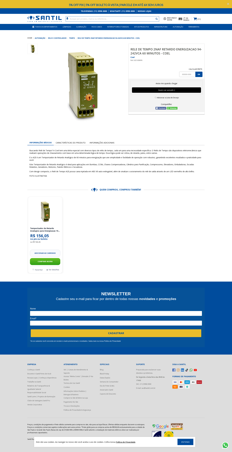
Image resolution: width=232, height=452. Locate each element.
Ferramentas (194, 27)
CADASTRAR (116, 333)
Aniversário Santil (106, 390)
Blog (101, 370)
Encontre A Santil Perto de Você (39, 374)
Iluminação (81, 27)
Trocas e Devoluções (72, 406)
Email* (33, 318)
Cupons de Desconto (108, 394)
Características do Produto (71, 142)
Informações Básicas (40, 142)
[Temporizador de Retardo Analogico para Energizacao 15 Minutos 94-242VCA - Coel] (45, 212)
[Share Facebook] (160, 109)
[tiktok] (186, 370)
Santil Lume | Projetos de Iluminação (41, 396)
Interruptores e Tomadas (118, 27)
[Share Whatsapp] (172, 109)
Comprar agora (45, 261)
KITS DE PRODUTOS (141, 27)
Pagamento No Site (71, 402)
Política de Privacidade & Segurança (77, 410)
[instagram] (178, 370)
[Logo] (44, 19)
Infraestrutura (160, 27)
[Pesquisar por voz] (67, 18)
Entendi (185, 442)
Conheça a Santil (33, 370)
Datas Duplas (105, 378)
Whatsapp (122, 11)
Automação (178, 27)
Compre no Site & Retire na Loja (76, 398)
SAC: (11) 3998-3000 (143, 384)
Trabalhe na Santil (34, 382)
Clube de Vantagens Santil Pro (38, 400)
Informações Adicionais (102, 142)
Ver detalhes (54, 269)
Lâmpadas (67, 27)
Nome (33, 309)
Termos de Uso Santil (72, 383)
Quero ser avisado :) (166, 90)
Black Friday (104, 374)
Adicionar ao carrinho (45, 253)
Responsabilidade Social (36, 392)
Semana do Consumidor (109, 382)
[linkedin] (182, 370)
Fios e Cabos (97, 27)
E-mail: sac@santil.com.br (145, 388)
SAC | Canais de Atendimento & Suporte (76, 371)
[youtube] (195, 370)
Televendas (94, 11)
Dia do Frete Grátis (107, 386)
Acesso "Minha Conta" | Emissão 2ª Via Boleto (78, 378)
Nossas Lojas (144, 11)
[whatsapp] (191, 370)
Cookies (67, 387)
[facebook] (173, 370)
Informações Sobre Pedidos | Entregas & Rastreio (75, 393)
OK (199, 74)
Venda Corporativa (34, 404)
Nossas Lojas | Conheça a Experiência (41, 378)
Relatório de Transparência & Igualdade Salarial (38, 387)
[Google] (160, 427)
